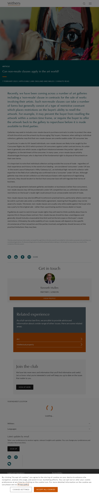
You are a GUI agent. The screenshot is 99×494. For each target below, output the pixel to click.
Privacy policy (23, 484)
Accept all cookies (45, 489)
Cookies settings (21, 489)
